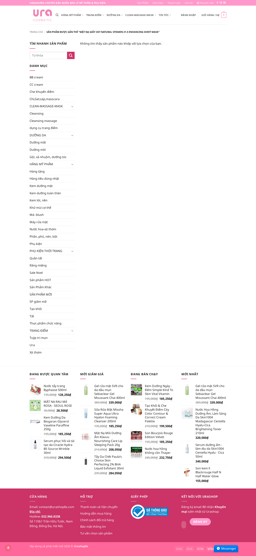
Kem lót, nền (38, 200)
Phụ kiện (36, 244)
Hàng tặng (37, 171)
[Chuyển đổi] (72, 106)
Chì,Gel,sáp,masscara (45, 99)
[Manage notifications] (8, 548)
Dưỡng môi (38, 150)
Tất (32, 316)
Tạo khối (36, 309)
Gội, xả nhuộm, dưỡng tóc (48, 157)
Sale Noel (36, 273)
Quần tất (36, 258)
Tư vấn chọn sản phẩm (96, 533)
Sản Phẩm (142, 3)
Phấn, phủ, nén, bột (43, 236)
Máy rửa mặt (39, 222)
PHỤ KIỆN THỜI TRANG (46, 251)
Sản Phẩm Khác (41, 287)
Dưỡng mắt (38, 142)
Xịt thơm (36, 352)
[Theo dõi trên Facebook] (217, 3)
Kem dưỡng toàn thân (45, 193)
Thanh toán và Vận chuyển (99, 507)
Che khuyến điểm (42, 92)
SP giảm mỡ (38, 301)
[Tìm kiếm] (57, 15)
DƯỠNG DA (113, 15)
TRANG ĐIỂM (94, 15)
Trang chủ (36, 32)
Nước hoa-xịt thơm (43, 229)
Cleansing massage (43, 121)
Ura (32, 345)
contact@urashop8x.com (56, 507)
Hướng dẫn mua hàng (96, 513)
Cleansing (36, 113)
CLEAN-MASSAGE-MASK (139, 15)
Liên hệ (189, 3)
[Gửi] (71, 55)
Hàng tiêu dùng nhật (44, 178)
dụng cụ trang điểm (44, 128)
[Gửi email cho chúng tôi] (224, 3)
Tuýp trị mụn (39, 338)
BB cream (36, 77)
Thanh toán (174, 3)
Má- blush (37, 215)
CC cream (36, 85)
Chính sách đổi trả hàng (97, 520)
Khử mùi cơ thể (40, 208)
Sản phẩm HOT (40, 280)
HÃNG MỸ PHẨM (71, 15)
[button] (205, 3)
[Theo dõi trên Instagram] (221, 3)
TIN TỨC (164, 15)
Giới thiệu (158, 3)
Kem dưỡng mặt (41, 186)
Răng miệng (38, 265)
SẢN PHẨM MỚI (41, 294)
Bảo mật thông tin (93, 526)
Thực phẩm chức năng (45, 323)
